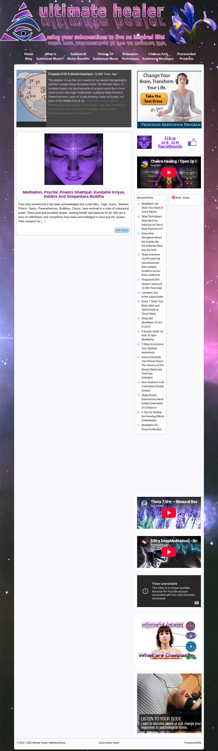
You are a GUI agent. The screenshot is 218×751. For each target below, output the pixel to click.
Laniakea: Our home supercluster (70, 74)
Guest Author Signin (109, 742)
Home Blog (28, 54)
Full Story (122, 230)
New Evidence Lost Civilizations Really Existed (153, 386)
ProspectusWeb (193, 742)
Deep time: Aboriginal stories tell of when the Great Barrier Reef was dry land (152, 241)
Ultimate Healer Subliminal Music (49, 742)
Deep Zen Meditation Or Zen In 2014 (152, 322)
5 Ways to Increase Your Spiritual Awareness (153, 348)
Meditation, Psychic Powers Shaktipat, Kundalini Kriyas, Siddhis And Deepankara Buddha (74, 194)
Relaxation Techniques (130, 54)
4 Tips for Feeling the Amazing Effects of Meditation (153, 416)
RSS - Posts (182, 197)
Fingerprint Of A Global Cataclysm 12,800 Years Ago (152, 283)
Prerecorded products (186, 54)
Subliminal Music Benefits (78, 54)
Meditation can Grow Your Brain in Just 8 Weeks (152, 207)
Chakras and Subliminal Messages (158, 54)
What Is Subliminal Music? (50, 54)
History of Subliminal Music (105, 54)
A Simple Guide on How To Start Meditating (152, 335)
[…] (43, 221)
